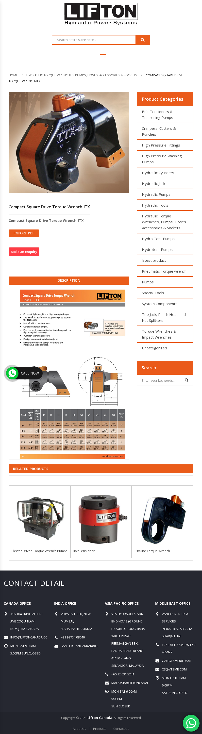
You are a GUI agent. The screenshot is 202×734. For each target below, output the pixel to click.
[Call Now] (12, 373)
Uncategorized (154, 347)
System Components (159, 303)
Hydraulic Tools (155, 205)
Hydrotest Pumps (157, 249)
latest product (154, 260)
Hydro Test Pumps (158, 238)
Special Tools (153, 292)
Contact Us (121, 728)
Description (69, 280)
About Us (79, 728)
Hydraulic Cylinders (158, 172)
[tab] (69, 280)
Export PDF (24, 233)
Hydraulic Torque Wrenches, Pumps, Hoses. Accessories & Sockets (81, 75)
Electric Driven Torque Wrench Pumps (39, 551)
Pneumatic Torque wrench (164, 271)
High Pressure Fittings (161, 145)
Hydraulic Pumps (156, 194)
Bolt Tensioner (84, 551)
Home (13, 75)
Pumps (148, 281)
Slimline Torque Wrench (152, 551)
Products (99, 728)
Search (142, 39)
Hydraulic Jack (153, 183)
